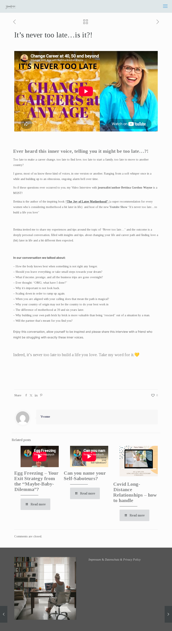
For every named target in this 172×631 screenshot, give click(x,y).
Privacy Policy (132, 559)
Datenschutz (112, 559)
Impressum (95, 559)
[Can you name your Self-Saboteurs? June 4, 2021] (168, 614)
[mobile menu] (165, 6)
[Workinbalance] (11, 6)
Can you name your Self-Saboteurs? (85, 475)
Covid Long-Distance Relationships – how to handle (135, 492)
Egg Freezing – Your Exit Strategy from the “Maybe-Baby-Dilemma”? (36, 481)
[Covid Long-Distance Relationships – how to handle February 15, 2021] (3, 614)
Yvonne (45, 416)
